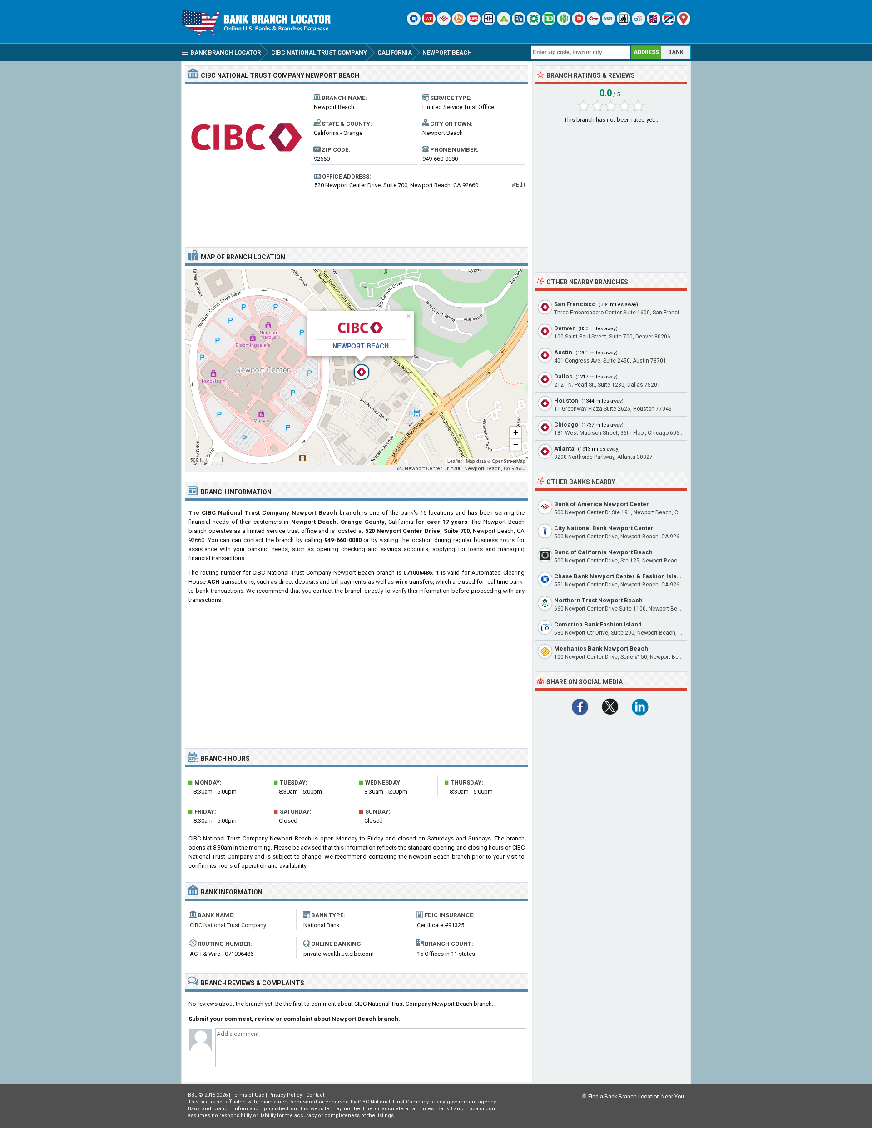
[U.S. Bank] (474, 23)
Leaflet (454, 461)
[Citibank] (638, 23)
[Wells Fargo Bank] (429, 23)
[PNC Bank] (459, 23)
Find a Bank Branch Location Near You (636, 1096)
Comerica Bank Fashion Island (598, 624)
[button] (356, 367)
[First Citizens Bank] (653, 23)
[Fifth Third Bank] (518, 23)
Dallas (563, 376)
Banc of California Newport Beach (603, 552)
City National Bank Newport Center (604, 528)
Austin (563, 352)
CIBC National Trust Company (228, 925)
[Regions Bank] (503, 23)
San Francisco (574, 304)
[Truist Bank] (488, 23)
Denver (564, 328)
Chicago (566, 424)
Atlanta (564, 448)
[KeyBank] (593, 23)
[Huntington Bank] (563, 23)
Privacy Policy (285, 1095)
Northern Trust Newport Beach (598, 600)
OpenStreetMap (508, 461)
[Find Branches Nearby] (683, 23)
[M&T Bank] (608, 23)
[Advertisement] (356, 216)
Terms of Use (248, 1095)
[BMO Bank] (578, 23)
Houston (566, 400)
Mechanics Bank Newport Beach (601, 648)
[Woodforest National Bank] (623, 23)
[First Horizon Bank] (668, 23)
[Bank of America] (444, 23)
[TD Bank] (548, 23)
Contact (315, 1095)
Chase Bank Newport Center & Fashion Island (619, 576)
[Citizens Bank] (533, 23)
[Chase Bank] (414, 23)
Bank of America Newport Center (601, 504)
